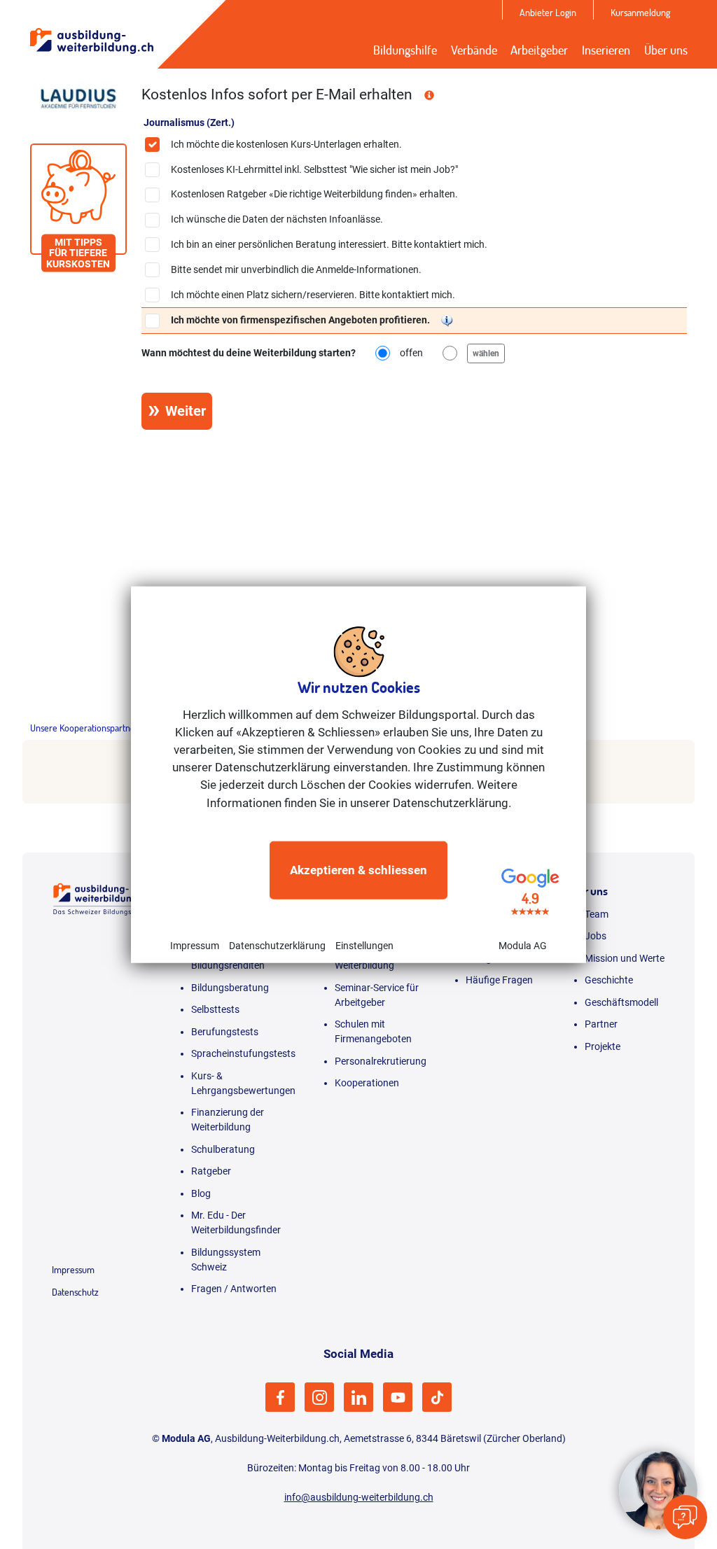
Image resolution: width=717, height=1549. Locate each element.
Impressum (194, 945)
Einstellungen (364, 945)
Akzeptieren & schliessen (358, 870)
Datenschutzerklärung (277, 945)
